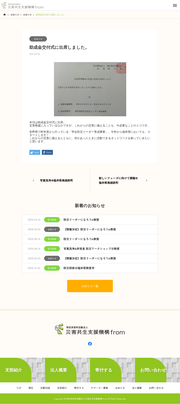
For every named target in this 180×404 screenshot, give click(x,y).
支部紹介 (62, 388)
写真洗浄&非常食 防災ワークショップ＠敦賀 (91, 248)
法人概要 (137, 388)
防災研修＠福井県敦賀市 (78, 268)
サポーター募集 (99, 388)
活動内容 (45, 388)
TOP (18, 388)
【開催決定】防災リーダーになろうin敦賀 (89, 229)
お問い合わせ (156, 388)
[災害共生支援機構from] (23, 5)
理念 (30, 388)
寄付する (79, 388)
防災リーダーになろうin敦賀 (81, 219)
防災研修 (52, 219)
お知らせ (38, 38)
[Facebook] (90, 343)
